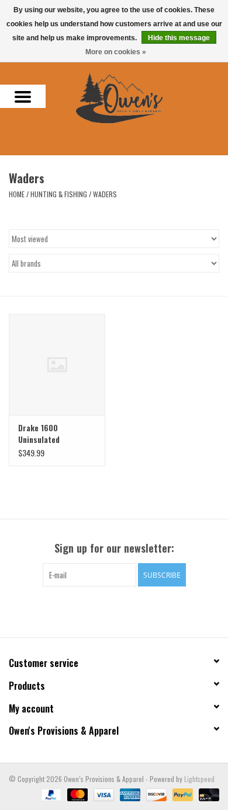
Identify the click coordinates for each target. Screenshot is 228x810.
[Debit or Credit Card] (207, 793)
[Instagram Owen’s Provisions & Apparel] (124, 610)
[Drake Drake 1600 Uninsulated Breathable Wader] (57, 364)
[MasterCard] (76, 793)
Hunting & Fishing (58, 194)
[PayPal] (50, 793)
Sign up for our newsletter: (114, 548)
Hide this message (179, 38)
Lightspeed (199, 779)
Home (17, 194)
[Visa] (102, 793)
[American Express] (129, 793)
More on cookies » (115, 52)
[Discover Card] (155, 793)
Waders (105, 194)
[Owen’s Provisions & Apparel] (137, 96)
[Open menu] (23, 96)
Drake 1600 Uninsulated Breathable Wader (49, 433)
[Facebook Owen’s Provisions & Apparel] (104, 610)
